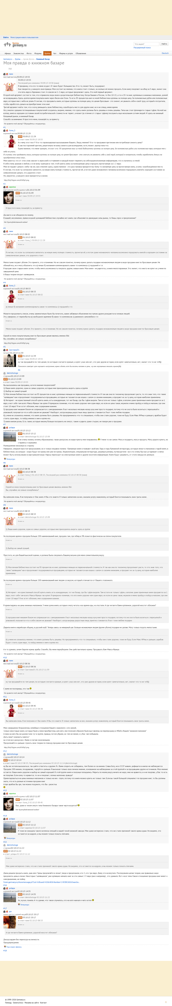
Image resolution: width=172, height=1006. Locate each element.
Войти (6, 37)
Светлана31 (14, 350)
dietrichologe (12, 373)
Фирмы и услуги (66, 53)
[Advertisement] (75, 17)
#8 (4, 462)
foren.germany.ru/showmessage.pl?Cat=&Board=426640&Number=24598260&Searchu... (41, 882)
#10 (5, 657)
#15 (5, 842)
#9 (4, 505)
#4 (4, 282)
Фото (29, 53)
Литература (11, 459)
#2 (4, 184)
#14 (5, 815)
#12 (5, 751)
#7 (4, 424)
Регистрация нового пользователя (24, 37)
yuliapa (12, 427)
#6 (19, 370)
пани (11, 74)
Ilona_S (12, 130)
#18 (5, 950)
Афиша (8, 53)
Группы (15, 43)
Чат (54, 53)
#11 (5, 696)
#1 (4, 127)
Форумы (38, 53)
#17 (5, 908)
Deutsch (165, 53)
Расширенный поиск (142, 47)
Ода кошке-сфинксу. (14, 947)
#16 (5, 885)
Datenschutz (18, 1002)
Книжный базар (43, 59)
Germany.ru (7, 59)
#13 (5, 790)
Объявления (81, 53)
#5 (4, 347)
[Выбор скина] (165, 1002)
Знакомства (18, 53)
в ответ (21, 139)
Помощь (8, 1002)
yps (10, 911)
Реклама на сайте (32, 1002)
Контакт (43, 1002)
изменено (36, 83)
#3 (4, 228)
